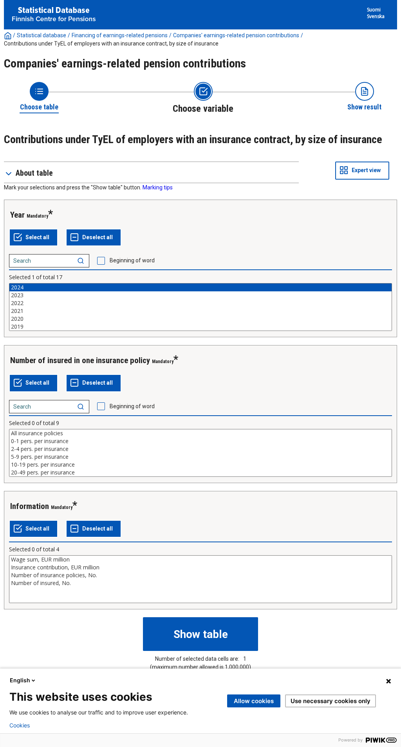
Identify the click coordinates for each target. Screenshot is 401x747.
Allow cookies (254, 701)
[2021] (200, 311)
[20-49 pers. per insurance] (200, 472)
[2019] (200, 327)
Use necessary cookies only (330, 701)
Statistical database (41, 35)
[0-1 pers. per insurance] (200, 441)
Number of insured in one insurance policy (80, 360)
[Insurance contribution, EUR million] (200, 567)
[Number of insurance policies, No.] (200, 575)
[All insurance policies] (200, 433)
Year (17, 215)
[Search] (80, 260)
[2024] (200, 287)
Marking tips (158, 187)
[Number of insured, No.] (200, 583)
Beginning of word (132, 260)
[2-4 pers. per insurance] (200, 449)
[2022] (200, 303)
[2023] (200, 295)
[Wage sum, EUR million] (200, 559)
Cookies (19, 725)
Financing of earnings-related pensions (120, 35)
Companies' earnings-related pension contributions (236, 35)
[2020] (200, 319)
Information (29, 506)
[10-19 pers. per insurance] (200, 465)
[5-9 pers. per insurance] (200, 457)
